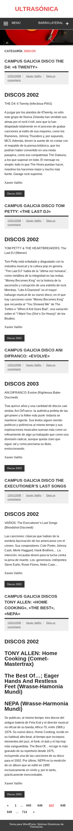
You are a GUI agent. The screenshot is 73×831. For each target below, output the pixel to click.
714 (24, 812)
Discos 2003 (14, 468)
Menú (16, 22)
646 (39, 805)
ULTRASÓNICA (36, 9)
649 (9, 812)
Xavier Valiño (33, 76)
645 (28, 805)
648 (63, 805)
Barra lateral (50, 22)
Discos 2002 (14, 193)
